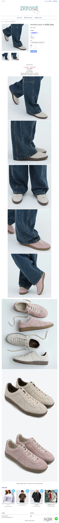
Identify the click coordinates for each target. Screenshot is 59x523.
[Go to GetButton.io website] (56, 521)
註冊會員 (50, 1)
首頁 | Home (19, 17)
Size (31, 40)
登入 (45, 1)
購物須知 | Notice (38, 17)
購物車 (56, 1)
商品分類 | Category (28, 17)
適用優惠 (32, 30)
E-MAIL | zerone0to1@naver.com (7, 517)
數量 (31, 45)
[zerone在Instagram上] (31, 516)
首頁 (2, 21)
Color (31, 35)
